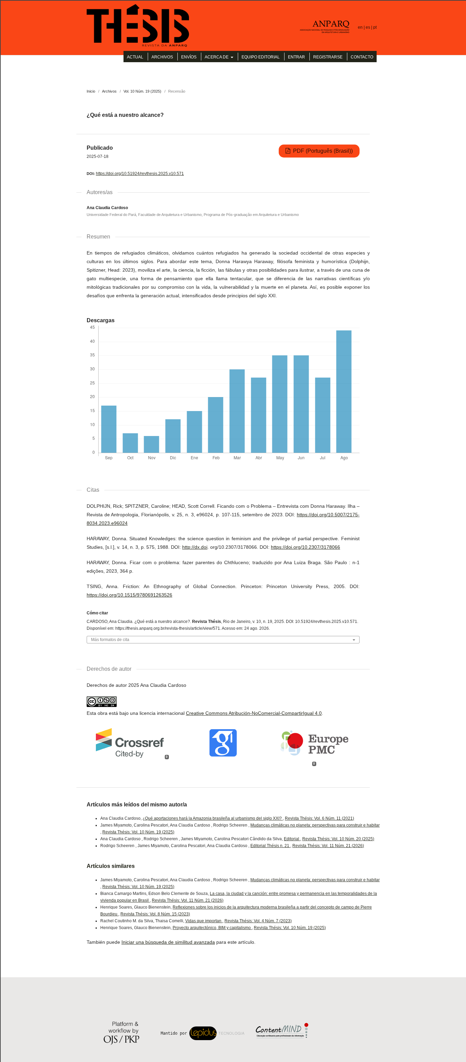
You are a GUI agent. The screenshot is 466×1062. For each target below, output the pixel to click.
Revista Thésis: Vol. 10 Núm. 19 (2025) (138, 832)
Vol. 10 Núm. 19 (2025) (142, 91)
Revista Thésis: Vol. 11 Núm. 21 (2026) (328, 845)
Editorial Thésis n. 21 (270, 845)
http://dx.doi (194, 547)
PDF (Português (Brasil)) (322, 151)
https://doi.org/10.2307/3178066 (305, 547)
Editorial (292, 838)
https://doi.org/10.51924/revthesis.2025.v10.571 (140, 173)
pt (375, 27)
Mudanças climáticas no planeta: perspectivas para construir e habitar (315, 825)
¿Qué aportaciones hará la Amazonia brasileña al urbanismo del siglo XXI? (213, 818)
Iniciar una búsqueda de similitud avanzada (168, 942)
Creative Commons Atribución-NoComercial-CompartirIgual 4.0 (254, 713)
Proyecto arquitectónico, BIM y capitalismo (212, 927)
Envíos (188, 57)
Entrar (296, 57)
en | (362, 27)
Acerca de (217, 57)
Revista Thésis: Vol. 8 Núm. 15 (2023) (155, 914)
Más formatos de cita (110, 640)
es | (369, 27)
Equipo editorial (261, 57)
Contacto (362, 57)
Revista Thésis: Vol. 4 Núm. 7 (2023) (258, 920)
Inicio (91, 91)
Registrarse (328, 57)
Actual (135, 57)
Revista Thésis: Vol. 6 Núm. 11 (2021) (319, 818)
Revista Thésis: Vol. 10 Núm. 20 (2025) (338, 838)
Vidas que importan (203, 920)
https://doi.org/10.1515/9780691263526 (129, 595)
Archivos (162, 57)
